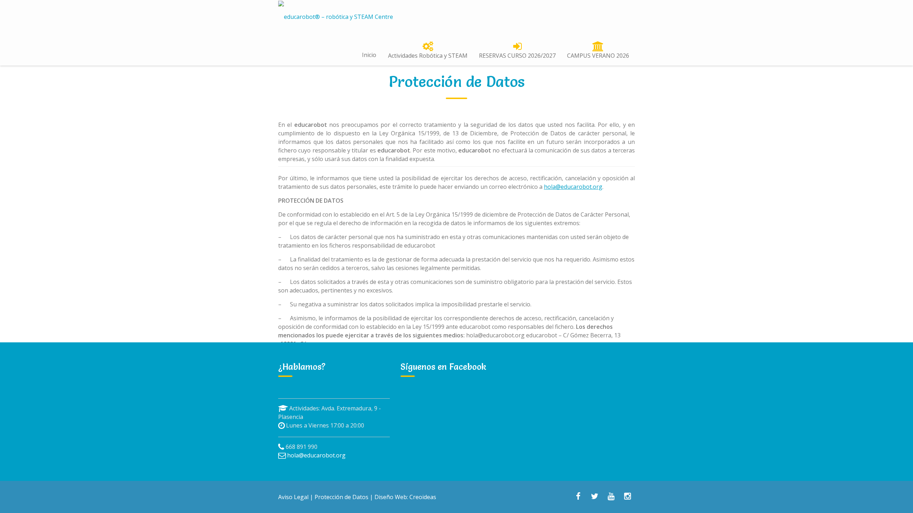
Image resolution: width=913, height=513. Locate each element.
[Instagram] (627, 497)
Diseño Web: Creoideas (405, 497)
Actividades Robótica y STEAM (428, 55)
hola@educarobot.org (573, 187)
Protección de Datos (341, 497)
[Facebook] (578, 497)
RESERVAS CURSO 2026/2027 (517, 55)
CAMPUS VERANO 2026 (598, 55)
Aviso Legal (293, 497)
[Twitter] (594, 497)
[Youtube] (611, 497)
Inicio (369, 55)
